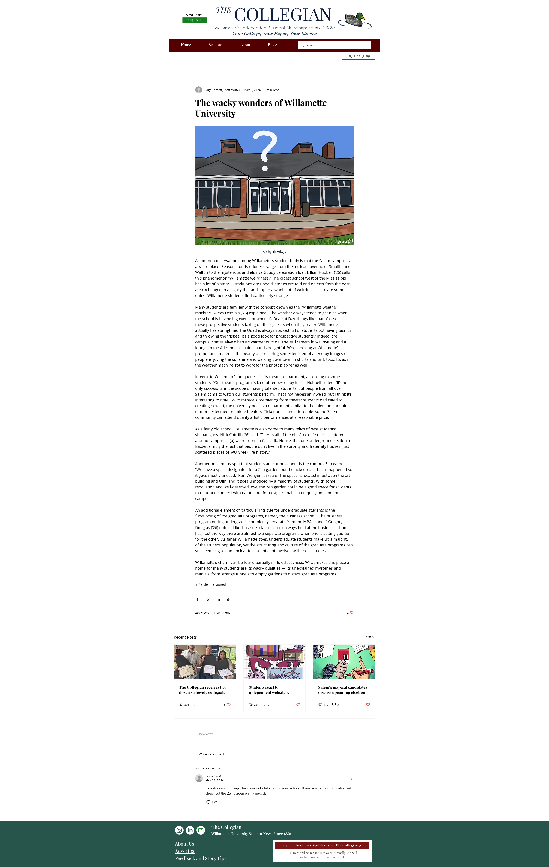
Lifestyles (202, 585)
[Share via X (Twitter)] (208, 599)
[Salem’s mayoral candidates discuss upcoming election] (344, 662)
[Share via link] (229, 599)
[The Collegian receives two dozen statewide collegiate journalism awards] (205, 662)
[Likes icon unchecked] (208, 802)
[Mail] (200, 830)
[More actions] (351, 89)
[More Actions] (351, 778)
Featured (219, 585)
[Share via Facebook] (197, 599)
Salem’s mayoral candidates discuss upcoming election (342, 690)
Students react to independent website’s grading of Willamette (268, 690)
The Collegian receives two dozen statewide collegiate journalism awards (202, 690)
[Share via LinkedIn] (218, 599)
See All (370, 637)
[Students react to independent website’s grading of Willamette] (275, 662)
